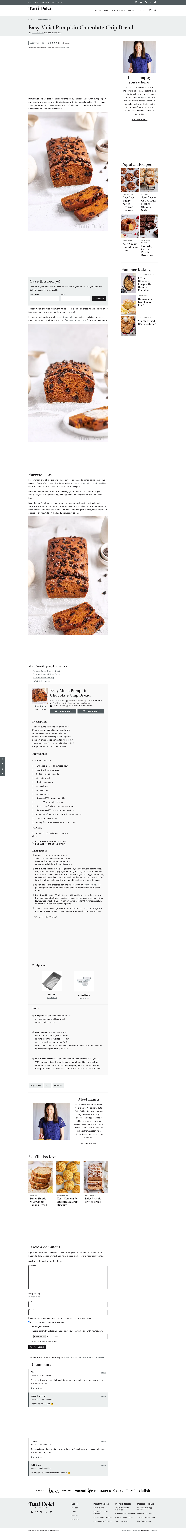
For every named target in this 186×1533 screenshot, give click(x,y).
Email (64, 294)
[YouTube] (141, 2)
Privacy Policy (126, 1530)
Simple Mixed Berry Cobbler (147, 322)
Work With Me (118, 10)
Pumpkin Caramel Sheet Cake (46, 674)
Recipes (97, 10)
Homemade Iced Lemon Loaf (145, 302)
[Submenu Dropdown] (100, 10)
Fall (48, 1086)
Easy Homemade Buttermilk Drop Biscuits (67, 1202)
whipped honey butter (76, 320)
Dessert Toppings (145, 1504)
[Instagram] (136, 2)
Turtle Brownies (121, 1521)
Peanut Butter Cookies (102, 1517)
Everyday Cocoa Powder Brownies (147, 250)
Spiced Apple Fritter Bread (93, 1200)
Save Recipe (98, 298)
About (106, 10)
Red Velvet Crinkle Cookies (100, 1512)
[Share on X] (2, 769)
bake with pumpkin (65, 317)
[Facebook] (145, 2)
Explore (75, 1504)
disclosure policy (64, 47)
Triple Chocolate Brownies (122, 1509)
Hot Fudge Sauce (144, 1521)
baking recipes (144, 97)
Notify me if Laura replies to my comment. (47, 1322)
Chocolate (36, 1086)
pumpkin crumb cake (92, 483)
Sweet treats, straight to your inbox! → (45, 2)
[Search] (155, 10)
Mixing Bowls (84, 995)
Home (30, 19)
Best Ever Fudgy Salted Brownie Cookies (128, 204)
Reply (103, 1373)
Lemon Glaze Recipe (145, 1513)
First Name (35, 294)
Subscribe (142, 10)
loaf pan (45, 858)
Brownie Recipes (123, 1504)
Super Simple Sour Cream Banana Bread (38, 1202)
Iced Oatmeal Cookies (102, 1521)
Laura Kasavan (37, 33)
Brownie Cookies (100, 1508)
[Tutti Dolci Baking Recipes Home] (39, 10)
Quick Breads (45, 19)
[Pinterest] (155, 2)
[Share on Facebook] (2, 764)
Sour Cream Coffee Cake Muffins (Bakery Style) (148, 204)
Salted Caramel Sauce (146, 1517)
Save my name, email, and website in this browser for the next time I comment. (62, 1318)
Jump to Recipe (37, 43)
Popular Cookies (101, 1504)
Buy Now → (52, 998)
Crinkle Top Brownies (124, 1517)
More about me (88, 1143)
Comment (32, 1265)
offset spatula (90, 885)
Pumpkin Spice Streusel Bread (46, 671)
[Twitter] (150, 2)
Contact (131, 10)
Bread (36, 19)
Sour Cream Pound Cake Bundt (130, 247)
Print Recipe (65, 711)
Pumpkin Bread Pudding (43, 677)
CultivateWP (153, 1530)
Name (31, 1301)
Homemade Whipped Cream (145, 1509)
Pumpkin (58, 1086)
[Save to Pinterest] (2, 759)
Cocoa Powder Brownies (125, 1513)
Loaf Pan (52, 994)
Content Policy (136, 1530)
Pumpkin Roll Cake (41, 681)
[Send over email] (2, 773)
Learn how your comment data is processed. (84, 1357)
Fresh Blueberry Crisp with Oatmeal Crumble (144, 284)
